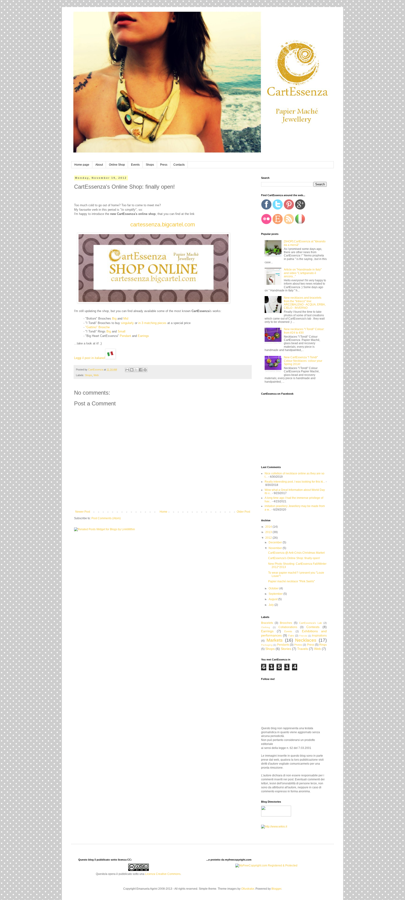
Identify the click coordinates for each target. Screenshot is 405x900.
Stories (286, 649)
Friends (303, 635)
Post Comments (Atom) (106, 518)
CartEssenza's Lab (310, 623)
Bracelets (267, 623)
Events (135, 164)
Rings (323, 644)
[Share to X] (136, 369)
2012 (269, 537)
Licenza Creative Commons (162, 874)
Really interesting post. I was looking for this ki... (295, 481)
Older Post (243, 511)
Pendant (125, 336)
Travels (302, 649)
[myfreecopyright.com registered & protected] (266, 865)
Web (96, 375)
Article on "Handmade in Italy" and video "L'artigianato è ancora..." (303, 273)
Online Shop (117, 164)
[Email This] (127, 369)
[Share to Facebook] (140, 369)
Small (121, 331)
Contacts (179, 164)
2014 (269, 526)
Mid (125, 318)
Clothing (265, 627)
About (99, 164)
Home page (81, 164)
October (274, 588)
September (276, 593)
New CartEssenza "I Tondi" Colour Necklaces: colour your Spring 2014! (303, 361)
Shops (150, 164)
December (276, 542)
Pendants (283, 644)
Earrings (143, 336)
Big (114, 318)
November (276, 548)
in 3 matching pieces (152, 323)
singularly (127, 323)
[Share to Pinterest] (145, 369)
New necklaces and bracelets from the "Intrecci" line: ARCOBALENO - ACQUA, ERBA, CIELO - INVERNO (305, 302)
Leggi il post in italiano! (89, 358)
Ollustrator (247, 888)
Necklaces (305, 640)
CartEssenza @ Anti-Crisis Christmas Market (296, 552)
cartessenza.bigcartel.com (162, 224)
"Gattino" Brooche (97, 327)
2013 (269, 532)
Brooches (286, 623)
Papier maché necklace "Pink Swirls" (291, 581)
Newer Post (82, 511)
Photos (298, 644)
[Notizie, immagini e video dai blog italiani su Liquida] (276, 815)
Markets (274, 640)
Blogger (276, 888)
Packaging (267, 645)
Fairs (291, 635)
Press (163, 164)
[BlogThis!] (131, 369)
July (271, 604)
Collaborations (287, 627)
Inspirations (319, 635)
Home (163, 511)
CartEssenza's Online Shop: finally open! (294, 558)
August (273, 599)
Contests (312, 627)
